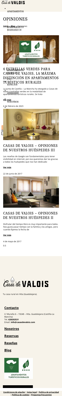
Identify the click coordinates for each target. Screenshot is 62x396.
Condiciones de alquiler (14, 392)
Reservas (11, 336)
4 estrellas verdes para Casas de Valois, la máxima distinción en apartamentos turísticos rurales (31, 76)
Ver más (7, 99)
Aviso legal (32, 392)
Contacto (11, 307)
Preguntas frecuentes (41, 394)
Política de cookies (20, 394)
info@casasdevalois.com (23, 322)
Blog (13, 26)
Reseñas (10, 343)
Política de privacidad (49, 392)
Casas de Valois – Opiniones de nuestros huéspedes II (30, 215)
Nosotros (11, 328)
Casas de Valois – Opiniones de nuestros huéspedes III (30, 148)
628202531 (13, 319)
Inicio (6, 26)
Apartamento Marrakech (15, 28)
